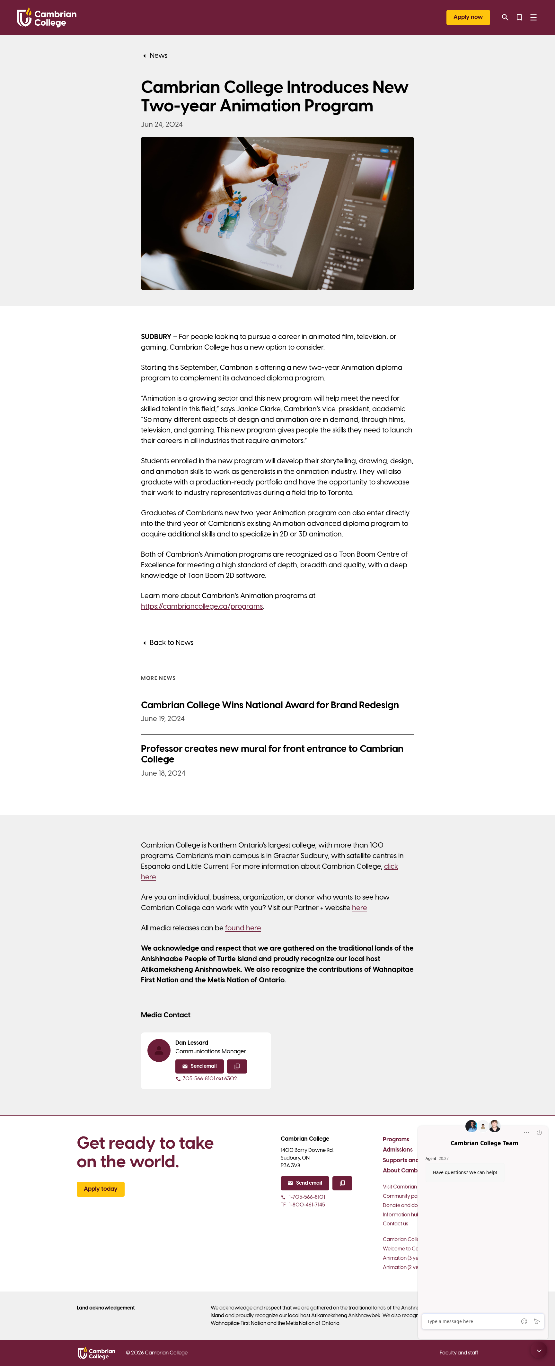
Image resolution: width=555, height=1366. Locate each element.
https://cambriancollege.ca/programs (202, 607)
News (158, 56)
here (359, 908)
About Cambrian (405, 1171)
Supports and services (412, 1161)
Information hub (401, 1215)
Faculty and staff (459, 1353)
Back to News (171, 643)
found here (243, 928)
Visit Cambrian (400, 1187)
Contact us (395, 1224)
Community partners (407, 1196)
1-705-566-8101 (307, 1197)
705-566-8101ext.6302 (210, 1079)
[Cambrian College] (46, 17)
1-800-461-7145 (303, 1205)
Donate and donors (405, 1205)
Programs (396, 1140)
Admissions (398, 1150)
